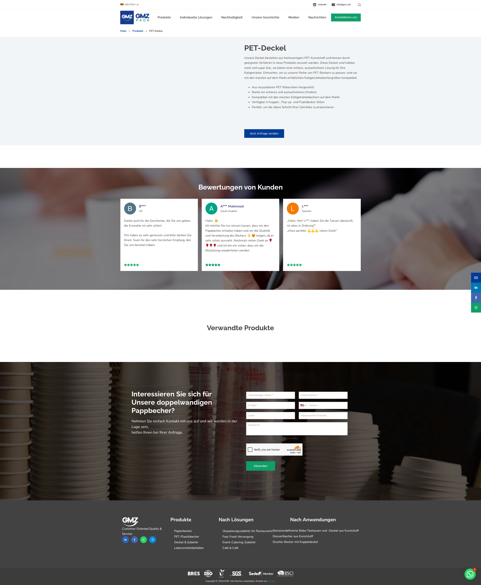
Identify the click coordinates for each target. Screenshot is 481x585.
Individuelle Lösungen (196, 17)
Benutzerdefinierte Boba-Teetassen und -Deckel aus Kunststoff (316, 531)
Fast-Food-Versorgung (237, 537)
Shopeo (272, 581)
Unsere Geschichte (265, 17)
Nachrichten (317, 17)
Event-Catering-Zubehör (239, 542)
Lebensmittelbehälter (189, 548)
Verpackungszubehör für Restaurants (247, 531)
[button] (129, 5)
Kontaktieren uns (346, 17)
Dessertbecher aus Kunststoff (293, 536)
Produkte (164, 17)
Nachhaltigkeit (232, 17)
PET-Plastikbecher (186, 537)
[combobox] (303, 405)
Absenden (261, 466)
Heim (123, 31)
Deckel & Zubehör (186, 542)
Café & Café (230, 548)
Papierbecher (183, 531)
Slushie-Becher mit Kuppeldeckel (295, 542)
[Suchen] (359, 4)
